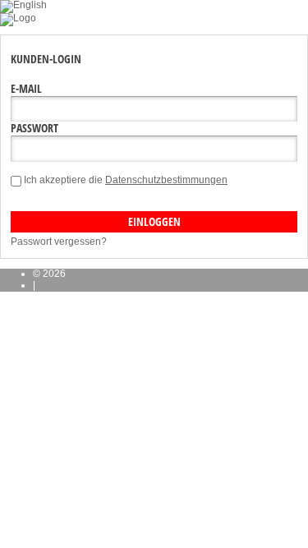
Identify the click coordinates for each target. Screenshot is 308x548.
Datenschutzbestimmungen (166, 180)
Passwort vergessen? (59, 241)
